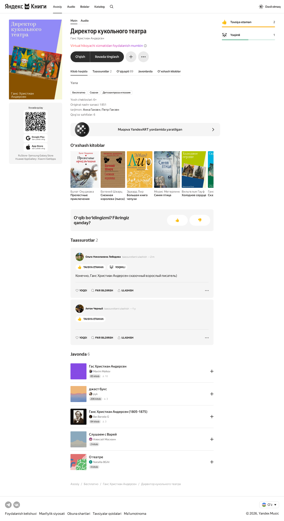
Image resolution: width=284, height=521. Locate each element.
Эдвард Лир (135, 191)
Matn (73, 20)
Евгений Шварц (111, 191)
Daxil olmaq (273, 6)
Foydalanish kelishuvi (21, 514)
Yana (74, 83)
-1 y (134, 308)
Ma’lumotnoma (135, 514)
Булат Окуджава (82, 191)
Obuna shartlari (78, 514)
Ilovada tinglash (107, 57)
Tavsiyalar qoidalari (107, 514)
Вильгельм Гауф (193, 191)
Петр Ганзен (110, 109)
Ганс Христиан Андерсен (87, 38)
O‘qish (80, 57)
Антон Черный (94, 308)
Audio (71, 6)
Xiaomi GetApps (47, 158)
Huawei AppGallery (25, 158)
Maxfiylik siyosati (52, 514)
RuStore (22, 155)
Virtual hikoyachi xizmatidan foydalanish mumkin (106, 46)
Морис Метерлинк (167, 191)
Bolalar (84, 6)
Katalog (99, 6)
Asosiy (57, 6)
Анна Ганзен (91, 109)
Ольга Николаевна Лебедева (103, 256)
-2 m (151, 256)
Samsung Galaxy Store (40, 155)
